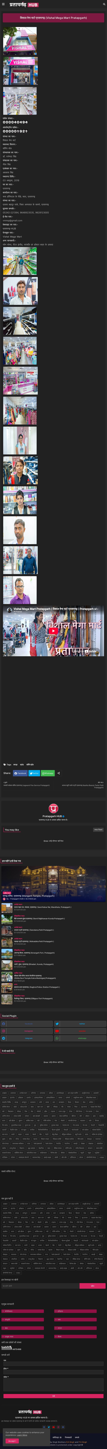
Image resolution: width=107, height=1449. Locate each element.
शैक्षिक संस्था (58, 1148)
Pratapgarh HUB (52, 816)
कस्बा (47, 1102)
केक (84, 1102)
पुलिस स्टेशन (44, 1125)
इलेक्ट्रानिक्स (38, 1097)
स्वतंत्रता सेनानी (24, 1157)
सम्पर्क (77, 1437)
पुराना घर (27, 1125)
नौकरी (63, 1120)
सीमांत (63, 1153)
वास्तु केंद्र (13, 1148)
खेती (48, 1107)
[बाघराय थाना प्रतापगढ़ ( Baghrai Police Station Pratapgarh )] (7, 988)
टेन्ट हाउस (89, 1111)
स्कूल (89, 1153)
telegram (28, 1038)
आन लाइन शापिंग (73, 1093)
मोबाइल (89, 1139)
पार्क (90, 1120)
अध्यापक (13, 1093)
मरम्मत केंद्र (26, 1139)
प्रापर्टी (4, 1130)
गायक (69, 1107)
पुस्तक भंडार (55, 1125)
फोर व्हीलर (85, 1130)
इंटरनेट (12, 1097)
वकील (4, 1148)
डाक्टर (54, 1116)
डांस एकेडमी (36, 1116)
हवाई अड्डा (47, 1157)
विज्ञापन (22, 1148)
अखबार (4, 1093)
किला (69, 1102)
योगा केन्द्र (5, 1143)
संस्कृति (7, 1319)
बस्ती (12, 1134)
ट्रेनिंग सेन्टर (6, 1116)
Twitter (35, 773)
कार (54, 1102)
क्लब (32, 1107)
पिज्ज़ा (97, 1120)
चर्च (3, 1111)
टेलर (97, 1111)
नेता (56, 1120)
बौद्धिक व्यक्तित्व (66, 1134)
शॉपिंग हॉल (30, 764)
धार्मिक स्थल (29, 1120)
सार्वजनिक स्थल (31, 1153)
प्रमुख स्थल (9, 1336)
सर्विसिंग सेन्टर (18, 1153)
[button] (104, 4)
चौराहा (19, 1111)
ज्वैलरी (39, 1111)
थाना (3, 1120)
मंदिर (10, 1139)
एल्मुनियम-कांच (78, 1097)
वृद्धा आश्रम (31, 1148)
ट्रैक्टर (27, 1116)
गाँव (62, 1107)
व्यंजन (60, 1328)
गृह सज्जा (84, 1107)
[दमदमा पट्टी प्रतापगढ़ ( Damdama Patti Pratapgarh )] (7, 931)
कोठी (15, 1107)
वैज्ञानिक (41, 1148)
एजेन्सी (68, 1097)
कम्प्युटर (24, 1102)
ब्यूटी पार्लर (78, 1134)
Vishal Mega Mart (12, 236)
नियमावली (68, 1437)
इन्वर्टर (29, 1097)
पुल (35, 1125)
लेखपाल (90, 1143)
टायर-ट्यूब (62, 1111)
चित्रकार (10, 1111)
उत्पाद (60, 1097)
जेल (32, 1111)
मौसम (59, 1336)
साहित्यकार (43, 1153)
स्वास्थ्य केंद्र (36, 1157)
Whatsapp (49, 773)
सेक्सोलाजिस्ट (72, 1153)
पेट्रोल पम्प (66, 1125)
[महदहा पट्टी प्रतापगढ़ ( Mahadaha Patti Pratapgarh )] (7, 942)
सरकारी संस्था (6, 1153)
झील (45, 1111)
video (102, 1157)
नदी (38, 1120)
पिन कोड (5, 1125)
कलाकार (33, 1102)
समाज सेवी (99, 1148)
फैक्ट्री (66, 1130)
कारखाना (61, 1102)
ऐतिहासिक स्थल (91, 1097)
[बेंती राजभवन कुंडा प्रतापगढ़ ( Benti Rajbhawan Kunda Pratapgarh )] (7, 919)
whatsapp (82, 1038)
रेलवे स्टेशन (49, 1143)
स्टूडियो (97, 1153)
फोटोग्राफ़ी (75, 1130)
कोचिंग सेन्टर (6, 1107)
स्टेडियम (4, 1157)
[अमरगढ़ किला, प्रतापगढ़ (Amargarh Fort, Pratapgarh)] (7, 954)
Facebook (22, 773)
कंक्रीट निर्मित (6, 1102)
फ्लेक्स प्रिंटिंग (96, 1130)
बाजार (27, 1134)
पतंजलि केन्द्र (72, 1120)
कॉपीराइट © (57, 1437)
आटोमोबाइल (60, 1093)
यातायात (98, 1139)
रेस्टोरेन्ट (67, 1143)
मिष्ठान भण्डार (45, 1139)
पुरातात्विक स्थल (16, 1125)
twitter (82, 1024)
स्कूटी (82, 1153)
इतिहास (20, 1097)
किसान (77, 1102)
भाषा (59, 1319)
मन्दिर (17, 1139)
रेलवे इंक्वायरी (38, 1143)
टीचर (70, 1111)
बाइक (20, 1134)
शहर (49, 1148)
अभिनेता (33, 1093)
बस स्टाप (5, 1134)
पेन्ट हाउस (76, 1125)
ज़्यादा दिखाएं (98, 830)
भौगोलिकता (8, 1311)
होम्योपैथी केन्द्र (91, 1157)
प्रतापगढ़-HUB (9, 228)
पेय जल (85, 1125)
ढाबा (94, 1116)
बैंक (41, 1134)
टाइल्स (53, 1111)
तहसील (101, 1116)
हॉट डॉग (64, 1157)
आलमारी (96, 1093)
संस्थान (90, 1148)
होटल (81, 1157)
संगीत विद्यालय (80, 1148)
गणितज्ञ (55, 1107)
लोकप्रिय (100, 1143)
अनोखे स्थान (23, 1093)
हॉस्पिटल (73, 1157)
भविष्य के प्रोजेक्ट (97, 1134)
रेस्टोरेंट (58, 1143)
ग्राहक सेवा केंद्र (96, 1107)
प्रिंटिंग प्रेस (13, 1130)
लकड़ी (75, 1143)
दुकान (20, 1120)
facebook (29, 1024)
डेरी (81, 1116)
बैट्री (46, 1134)
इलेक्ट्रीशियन (50, 1097)
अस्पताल (42, 1093)
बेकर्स (34, 1134)
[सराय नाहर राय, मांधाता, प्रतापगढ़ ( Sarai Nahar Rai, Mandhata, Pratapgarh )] (7, 908)
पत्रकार (82, 1120)
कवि (40, 1102)
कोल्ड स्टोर (23, 1107)
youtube (82, 1031)
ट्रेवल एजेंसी (17, 1116)
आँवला (51, 1093)
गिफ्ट (75, 1107)
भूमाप (3, 1139)
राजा (28, 1143)
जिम (26, 1111)
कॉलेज (91, 1102)
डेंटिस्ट (74, 1116)
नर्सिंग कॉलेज (47, 1120)
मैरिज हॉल (80, 1139)
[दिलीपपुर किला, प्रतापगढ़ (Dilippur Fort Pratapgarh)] (7, 999)
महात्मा (35, 1139)
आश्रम (4, 1097)
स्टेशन (13, 1157)
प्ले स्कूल (23, 1130)
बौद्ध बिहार (55, 1134)
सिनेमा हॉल (54, 1153)
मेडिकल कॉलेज (69, 1139)
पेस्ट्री (93, 1125)
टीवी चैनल (79, 1111)
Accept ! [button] (12, 1441)
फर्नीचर (32, 1130)
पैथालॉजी (101, 1125)
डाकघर (46, 1116)
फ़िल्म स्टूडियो (56, 1130)
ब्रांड (22, 764)
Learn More (22, 1435)
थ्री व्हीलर (12, 1120)
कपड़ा (15, 764)
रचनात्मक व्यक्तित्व (18, 1143)
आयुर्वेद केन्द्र (86, 1093)
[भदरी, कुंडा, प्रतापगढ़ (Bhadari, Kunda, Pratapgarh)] (7, 965)
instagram (29, 1031)
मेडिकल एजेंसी (57, 1139)
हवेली (56, 1157)
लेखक (83, 1143)
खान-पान (40, 1107)
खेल (6, 1328)
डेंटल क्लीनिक (63, 1116)
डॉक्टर (87, 1116)
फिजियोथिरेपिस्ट (43, 1130)
